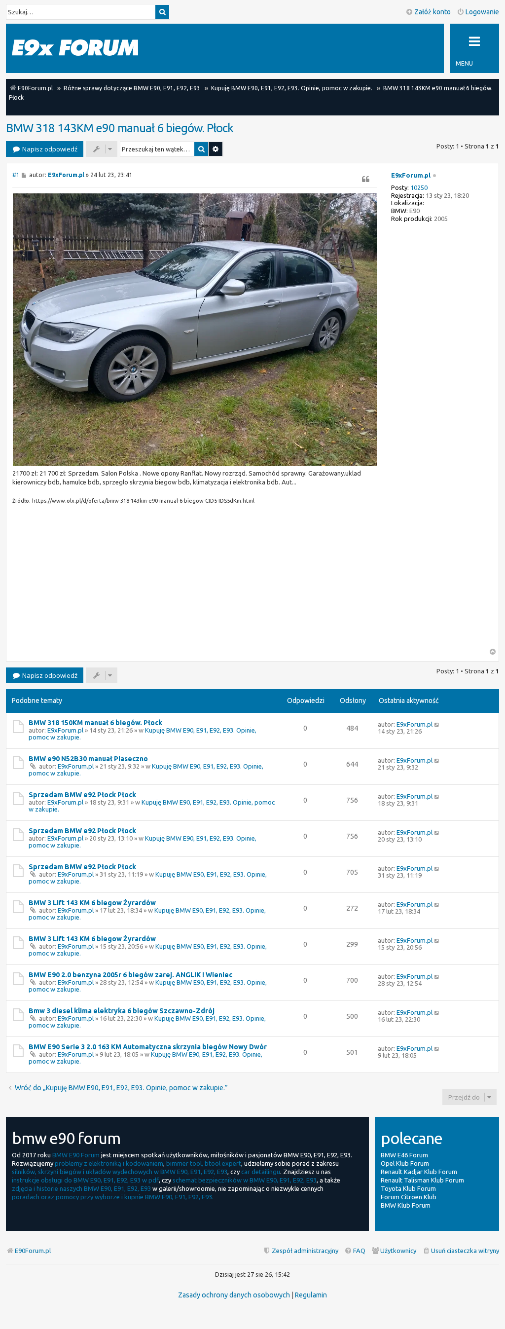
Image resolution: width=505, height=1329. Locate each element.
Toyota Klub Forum (408, 1188)
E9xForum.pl (411, 175)
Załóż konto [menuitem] (432, 12)
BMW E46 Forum (404, 1154)
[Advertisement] (194, 579)
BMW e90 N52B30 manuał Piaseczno (88, 759)
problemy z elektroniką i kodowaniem (109, 1163)
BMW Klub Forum (406, 1205)
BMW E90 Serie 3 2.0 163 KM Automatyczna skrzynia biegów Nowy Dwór (148, 1047)
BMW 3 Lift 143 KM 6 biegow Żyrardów (92, 903)
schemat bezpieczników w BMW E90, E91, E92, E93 (245, 1180)
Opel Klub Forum (405, 1163)
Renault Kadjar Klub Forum (419, 1171)
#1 (16, 175)
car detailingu (260, 1171)
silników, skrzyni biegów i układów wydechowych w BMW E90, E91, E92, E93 (119, 1171)
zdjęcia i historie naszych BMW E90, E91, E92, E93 (81, 1188)
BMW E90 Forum (76, 1154)
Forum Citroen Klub (408, 1196)
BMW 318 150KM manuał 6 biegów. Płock (95, 723)
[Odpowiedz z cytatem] (365, 179)
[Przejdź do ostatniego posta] (437, 724)
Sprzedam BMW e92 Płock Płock (82, 795)
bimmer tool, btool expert (203, 1163)
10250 (419, 187)
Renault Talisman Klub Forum (422, 1180)
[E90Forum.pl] (75, 48)
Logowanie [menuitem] (482, 12)
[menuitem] (460, 1251)
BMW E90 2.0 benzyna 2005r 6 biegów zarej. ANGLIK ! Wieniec (130, 975)
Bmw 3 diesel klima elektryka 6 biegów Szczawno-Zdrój (122, 1011)
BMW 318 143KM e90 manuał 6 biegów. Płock (119, 128)
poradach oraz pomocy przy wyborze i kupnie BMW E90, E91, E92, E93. (113, 1196)
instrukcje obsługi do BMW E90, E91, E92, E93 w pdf (85, 1180)
